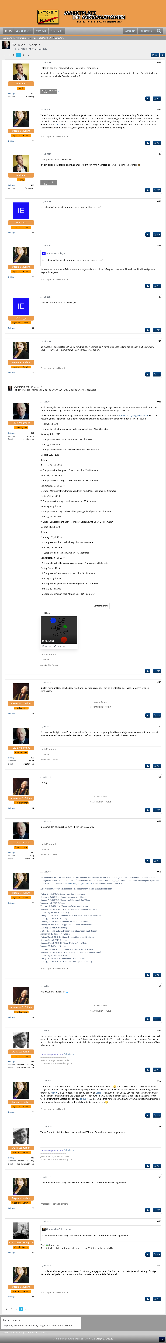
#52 (159, 821)
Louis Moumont (21, 386)
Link (58, 124)
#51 (159, 777)
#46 (159, 296)
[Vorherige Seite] (4, 55)
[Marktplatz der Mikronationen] (83, 17)
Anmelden (130, 30)
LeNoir (99, 1092)
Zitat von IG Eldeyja (55, 253)
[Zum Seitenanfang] (162, 1339)
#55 (159, 1030)
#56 (159, 1080)
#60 (159, 1265)
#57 (159, 1126)
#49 (159, 682)
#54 (159, 986)
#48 (159, 401)
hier (53, 1092)
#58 (159, 1177)
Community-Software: (74, 1338)
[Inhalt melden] (147, 98)
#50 (159, 726)
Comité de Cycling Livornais (132, 415)
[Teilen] (162, 55)
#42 (159, 109)
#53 (159, 871)
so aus (83, 1098)
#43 (159, 153)
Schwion (68, 1054)
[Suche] (158, 31)
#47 (159, 341)
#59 (159, 1221)
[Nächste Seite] (28, 55)
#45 (159, 245)
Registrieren (146, 30)
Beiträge (11, 93)
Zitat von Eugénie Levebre (58, 1229)
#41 (159, 62)
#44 (159, 201)
